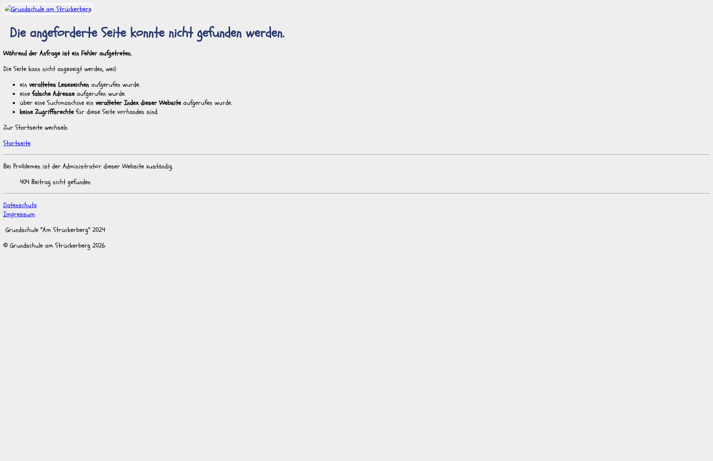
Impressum (19, 214)
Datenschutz (20, 205)
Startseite (17, 143)
